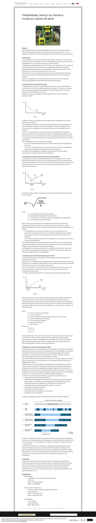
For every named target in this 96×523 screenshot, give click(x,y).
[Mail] (72, 4)
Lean (24, 508)
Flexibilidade (50, 508)
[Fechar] (94, 520)
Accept (89, 520)
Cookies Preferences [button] (73, 520)
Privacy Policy (24, 521)
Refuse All (83, 520)
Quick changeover (42, 508)
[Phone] (74, 4)
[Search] (70, 4)
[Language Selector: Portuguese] (78, 3)
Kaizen (28, 508)
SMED (34, 508)
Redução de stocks (60, 508)
